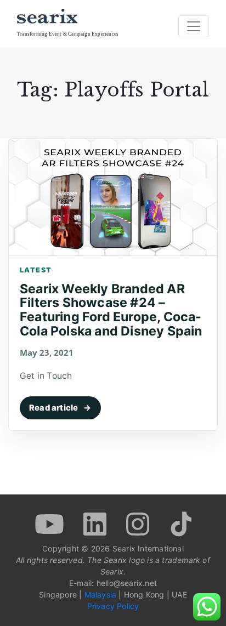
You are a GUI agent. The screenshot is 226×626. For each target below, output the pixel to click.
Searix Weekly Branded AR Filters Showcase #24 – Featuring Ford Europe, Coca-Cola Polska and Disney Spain (111, 310)
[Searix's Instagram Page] (139, 522)
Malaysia (100, 594)
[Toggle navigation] (193, 26)
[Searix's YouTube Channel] (51, 522)
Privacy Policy (113, 606)
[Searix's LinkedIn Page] (96, 522)
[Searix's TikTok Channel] (179, 522)
